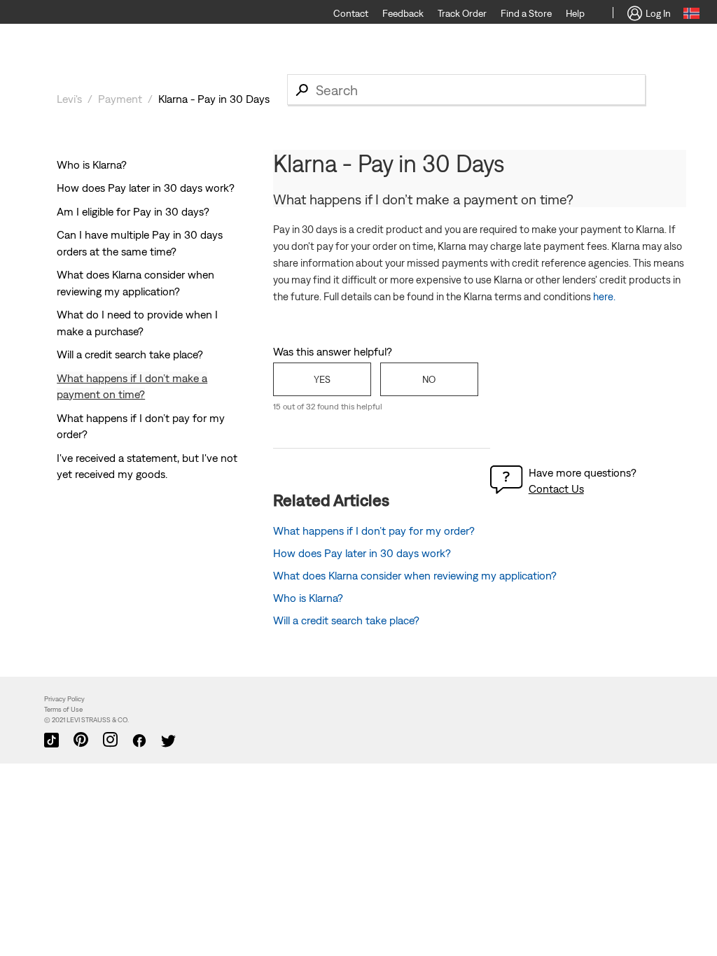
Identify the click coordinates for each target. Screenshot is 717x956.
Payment (120, 98)
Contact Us (556, 488)
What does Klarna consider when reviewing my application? (415, 575)
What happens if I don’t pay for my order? (374, 530)
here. (604, 296)
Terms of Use (63, 709)
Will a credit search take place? (130, 354)
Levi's (69, 98)
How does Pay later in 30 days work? (146, 187)
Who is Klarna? (92, 164)
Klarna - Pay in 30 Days (214, 98)
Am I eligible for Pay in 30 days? (133, 211)
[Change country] (691, 15)
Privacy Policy (64, 699)
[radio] (322, 379)
